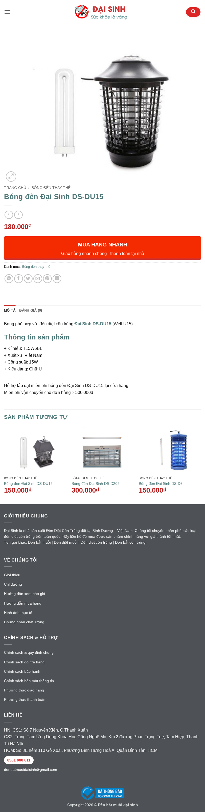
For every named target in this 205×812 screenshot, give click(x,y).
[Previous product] (18, 215)
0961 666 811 (18, 760)
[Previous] (4, 465)
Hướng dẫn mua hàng (22, 603)
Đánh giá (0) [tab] (30, 310)
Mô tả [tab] (9, 310)
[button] (7, 11)
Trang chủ (15, 188)
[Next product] (9, 215)
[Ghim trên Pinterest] (47, 278)
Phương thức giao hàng (24, 690)
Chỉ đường (13, 584)
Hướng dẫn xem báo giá (24, 593)
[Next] (201, 465)
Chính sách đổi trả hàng (24, 662)
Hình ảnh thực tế (18, 612)
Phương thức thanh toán (24, 699)
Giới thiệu (12, 575)
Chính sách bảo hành (22, 671)
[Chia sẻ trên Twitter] (28, 278)
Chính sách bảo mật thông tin (29, 681)
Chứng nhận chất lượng (24, 622)
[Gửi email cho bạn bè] (37, 278)
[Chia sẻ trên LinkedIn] (57, 278)
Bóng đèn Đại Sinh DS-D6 (161, 483)
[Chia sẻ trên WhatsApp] (9, 278)
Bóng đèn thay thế (50, 188)
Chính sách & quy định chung (29, 652)
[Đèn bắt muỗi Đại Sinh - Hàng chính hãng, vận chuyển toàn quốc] (102, 12)
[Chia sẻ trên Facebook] (18, 278)
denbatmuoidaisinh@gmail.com (30, 769)
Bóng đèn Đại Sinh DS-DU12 (28, 483)
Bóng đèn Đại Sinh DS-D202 (96, 483)
